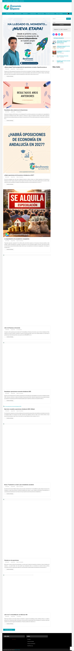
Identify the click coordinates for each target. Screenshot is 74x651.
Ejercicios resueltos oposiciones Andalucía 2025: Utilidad (19, 409)
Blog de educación (18, 13)
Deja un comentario (20, 240)
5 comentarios (19, 111)
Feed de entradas (30, 641)
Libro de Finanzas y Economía (12, 328)
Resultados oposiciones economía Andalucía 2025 (17, 391)
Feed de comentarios (31, 643)
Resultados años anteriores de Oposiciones (16, 110)
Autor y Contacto (59, 13)
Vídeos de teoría (41, 13)
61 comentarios (19, 329)
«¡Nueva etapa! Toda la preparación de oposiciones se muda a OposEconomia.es (25, 67)
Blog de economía (9, 13)
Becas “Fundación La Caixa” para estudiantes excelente (19, 484)
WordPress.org (30, 645)
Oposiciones (25, 13)
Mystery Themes (17, 649)
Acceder (29, 639)
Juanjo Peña (13, 111)
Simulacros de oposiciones (11, 560)
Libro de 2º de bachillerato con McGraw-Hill (15, 614)
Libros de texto (33, 13)
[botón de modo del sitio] (68, 13)
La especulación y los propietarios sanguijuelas (16, 239)
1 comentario (19, 616)
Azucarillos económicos (50, 13)
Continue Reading (10, 76)
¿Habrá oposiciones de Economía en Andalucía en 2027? (19, 175)
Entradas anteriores (8, 629)
